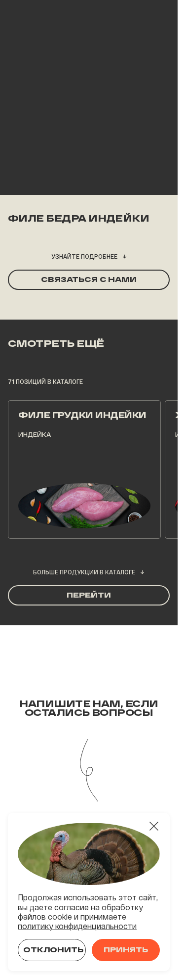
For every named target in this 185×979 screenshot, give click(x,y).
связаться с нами (89, 279)
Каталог (58, 52)
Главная (21, 52)
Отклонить (53, 949)
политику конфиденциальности (77, 926)
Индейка (96, 52)
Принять (126, 949)
